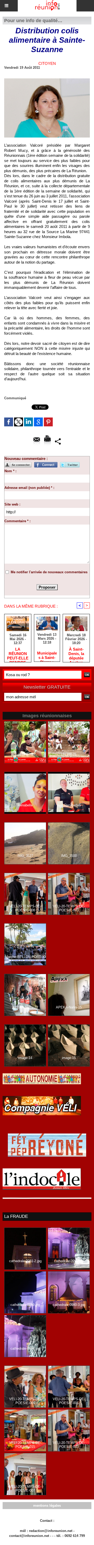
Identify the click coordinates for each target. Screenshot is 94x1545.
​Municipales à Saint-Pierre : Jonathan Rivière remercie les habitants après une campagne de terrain (47, 655)
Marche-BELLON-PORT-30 (25, 957)
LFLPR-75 (69, 755)
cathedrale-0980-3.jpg (69, 1305)
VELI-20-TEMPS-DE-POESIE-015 (25, 1445)
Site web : (12, 504)
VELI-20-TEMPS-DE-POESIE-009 (25, 1401)
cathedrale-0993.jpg (69, 1261)
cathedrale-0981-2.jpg (25, 1261)
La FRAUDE (16, 1216)
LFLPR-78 (25, 755)
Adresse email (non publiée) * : (29, 488)
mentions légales (47, 1505)
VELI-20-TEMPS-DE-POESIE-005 (69, 1401)
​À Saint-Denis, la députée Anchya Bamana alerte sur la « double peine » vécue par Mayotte (76, 653)
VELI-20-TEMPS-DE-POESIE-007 (25, 1488)
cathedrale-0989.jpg (25, 1305)
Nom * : (10, 471)
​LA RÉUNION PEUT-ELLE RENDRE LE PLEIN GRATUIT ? (17, 653)
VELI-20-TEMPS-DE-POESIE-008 (25, 908)
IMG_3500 (69, 856)
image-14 (25, 1058)
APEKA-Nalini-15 (69, 1007)
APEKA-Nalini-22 (25, 1007)
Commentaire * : (17, 521)
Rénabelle (25, 805)
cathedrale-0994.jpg (25, 1348)
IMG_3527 (25, 856)
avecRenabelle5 (69, 805)
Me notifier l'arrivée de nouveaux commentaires (49, 572)
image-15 (69, 1058)
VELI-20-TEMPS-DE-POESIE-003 (69, 908)
